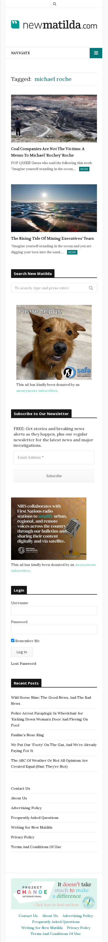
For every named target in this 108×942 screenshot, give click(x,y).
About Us (19, 798)
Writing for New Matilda (31, 827)
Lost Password (23, 663)
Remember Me (27, 641)
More (84, 169)
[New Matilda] (54, 24)
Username (19, 603)
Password (19, 622)
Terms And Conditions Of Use (36, 847)
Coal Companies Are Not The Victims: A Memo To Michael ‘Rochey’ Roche (48, 152)
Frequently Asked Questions (35, 817)
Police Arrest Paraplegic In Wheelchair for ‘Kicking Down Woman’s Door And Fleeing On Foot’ (49, 719)
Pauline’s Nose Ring (27, 735)
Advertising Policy (26, 808)
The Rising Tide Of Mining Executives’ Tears (52, 238)
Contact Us (20, 788)
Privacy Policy (22, 837)
